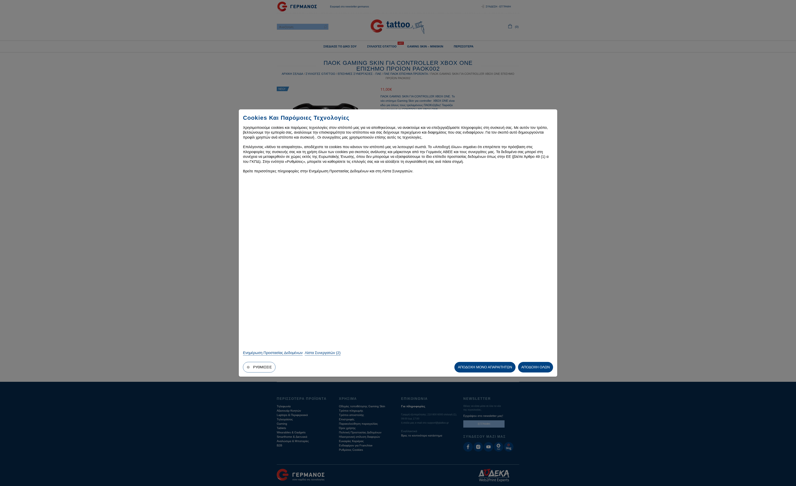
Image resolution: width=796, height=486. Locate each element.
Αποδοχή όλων (535, 367)
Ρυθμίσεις (262, 367)
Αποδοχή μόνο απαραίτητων (485, 367)
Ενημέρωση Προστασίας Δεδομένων (273, 353)
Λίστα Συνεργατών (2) (323, 353)
